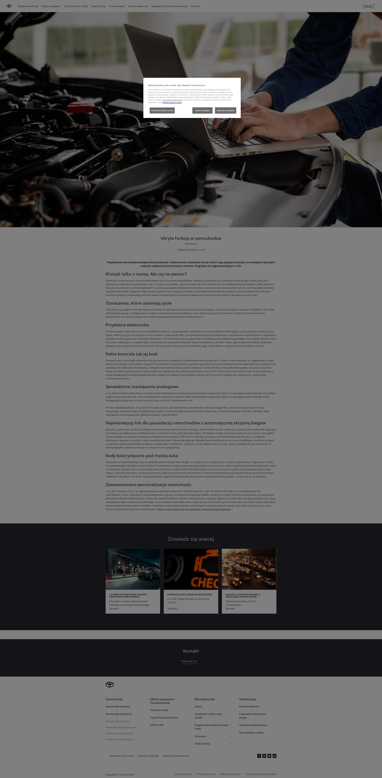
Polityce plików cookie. (172, 102)
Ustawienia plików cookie (162, 110)
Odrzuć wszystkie (202, 110)
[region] (192, 98)
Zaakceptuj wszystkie (226, 110)
